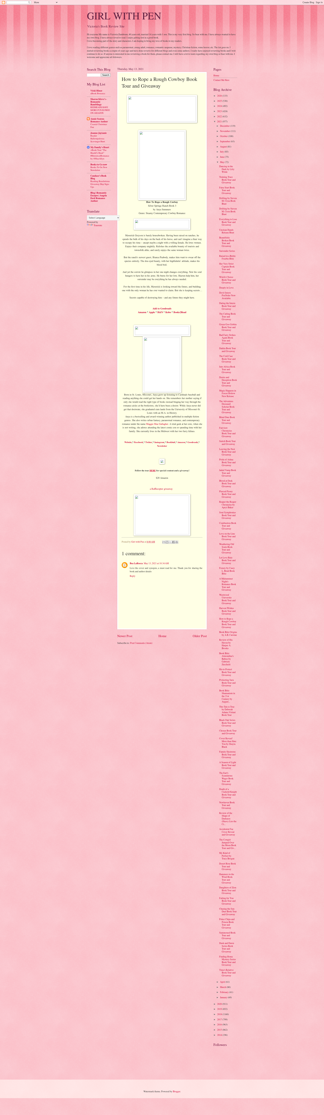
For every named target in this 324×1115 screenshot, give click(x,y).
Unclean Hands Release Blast (226, 231)
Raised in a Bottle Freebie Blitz (227, 257)
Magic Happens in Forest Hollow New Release (227, 393)
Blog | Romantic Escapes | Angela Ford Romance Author (98, 197)
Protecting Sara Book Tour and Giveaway (227, 682)
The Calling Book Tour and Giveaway (227, 316)
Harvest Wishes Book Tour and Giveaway (227, 610)
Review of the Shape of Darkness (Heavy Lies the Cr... (227, 818)
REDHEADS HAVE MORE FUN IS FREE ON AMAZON (100, 110)
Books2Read (179, 312)
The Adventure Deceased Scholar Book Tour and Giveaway (227, 407)
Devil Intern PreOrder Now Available (227, 295)
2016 (219, 1024)
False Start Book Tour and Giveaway (227, 190)
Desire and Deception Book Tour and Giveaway (228, 381)
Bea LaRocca (136, 563)
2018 (219, 1014)
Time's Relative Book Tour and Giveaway (227, 972)
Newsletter (162, 445)
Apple (152, 312)
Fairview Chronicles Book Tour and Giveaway (227, 432)
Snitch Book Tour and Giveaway (227, 442)
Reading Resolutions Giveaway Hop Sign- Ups (100, 184)
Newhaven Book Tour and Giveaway (227, 805)
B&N (160, 312)
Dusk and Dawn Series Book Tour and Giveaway (226, 947)
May (222, 162)
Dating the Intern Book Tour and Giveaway (227, 305)
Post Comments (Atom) (141, 643)
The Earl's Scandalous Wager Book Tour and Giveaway (226, 778)
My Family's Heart (99, 147)
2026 (219, 95)
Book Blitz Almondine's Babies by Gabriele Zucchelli (226, 659)
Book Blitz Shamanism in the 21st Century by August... (227, 696)
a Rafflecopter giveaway (161, 488)
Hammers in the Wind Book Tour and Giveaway (226, 878)
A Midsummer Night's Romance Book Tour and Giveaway (227, 584)
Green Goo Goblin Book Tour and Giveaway (228, 327)
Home (162, 636)
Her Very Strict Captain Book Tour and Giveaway (227, 268)
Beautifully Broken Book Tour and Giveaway (226, 242)
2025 (219, 100)
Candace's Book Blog (98, 177)
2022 (219, 116)
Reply (132, 575)
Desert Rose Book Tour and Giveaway (227, 866)
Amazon (142, 312)
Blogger (176, 1091)
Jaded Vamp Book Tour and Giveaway (227, 472)
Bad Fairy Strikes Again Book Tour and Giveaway (227, 339)
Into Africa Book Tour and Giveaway (227, 369)
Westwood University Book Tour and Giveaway (227, 599)
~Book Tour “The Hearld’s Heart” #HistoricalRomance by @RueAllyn (99, 154)
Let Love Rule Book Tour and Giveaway (227, 560)
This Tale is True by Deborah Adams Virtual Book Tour (227, 711)
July (222, 151)
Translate (98, 225)
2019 (219, 1009)
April (223, 981)
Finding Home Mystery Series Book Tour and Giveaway (227, 961)
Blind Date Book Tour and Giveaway (227, 420)
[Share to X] (170, 542)
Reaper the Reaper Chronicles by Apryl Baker (227, 504)
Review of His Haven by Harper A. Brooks (226, 644)
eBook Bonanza (97, 93)
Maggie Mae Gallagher (157, 423)
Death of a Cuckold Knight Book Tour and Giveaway (228, 793)
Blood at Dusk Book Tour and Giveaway (227, 483)
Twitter (148, 442)
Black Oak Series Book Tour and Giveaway (227, 722)
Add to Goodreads (162, 308)
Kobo (168, 312)
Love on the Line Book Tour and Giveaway (227, 536)
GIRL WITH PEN (124, 15)
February (224, 992)
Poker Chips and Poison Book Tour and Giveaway (227, 923)
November (225, 131)
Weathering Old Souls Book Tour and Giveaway (226, 548)
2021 (219, 121)
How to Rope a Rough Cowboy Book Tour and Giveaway (227, 623)
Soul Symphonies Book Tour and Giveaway (227, 515)
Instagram (159, 442)
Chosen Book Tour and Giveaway (228, 732)
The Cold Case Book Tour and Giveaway (227, 358)
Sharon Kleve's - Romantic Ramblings (98, 101)
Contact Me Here (221, 80)
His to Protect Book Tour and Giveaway (227, 672)
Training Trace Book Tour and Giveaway (227, 179)
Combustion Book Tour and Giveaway (227, 525)
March (223, 987)
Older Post (200, 636)
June (222, 156)
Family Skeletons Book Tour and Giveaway (227, 754)
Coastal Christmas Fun (98, 126)
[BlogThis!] (167, 542)
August (223, 146)
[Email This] (164, 542)
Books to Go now (98, 164)
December (225, 125)
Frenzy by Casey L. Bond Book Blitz (227, 570)
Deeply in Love (226, 287)
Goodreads (192, 442)
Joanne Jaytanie (98, 133)
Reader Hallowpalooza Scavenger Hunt (97, 138)
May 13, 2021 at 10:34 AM (156, 563)
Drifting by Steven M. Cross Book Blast (228, 200)
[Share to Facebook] (173, 542)
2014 (219, 1034)
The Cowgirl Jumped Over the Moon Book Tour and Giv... (227, 844)
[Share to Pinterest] (176, 542)
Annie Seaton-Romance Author (99, 120)
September (225, 141)
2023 (219, 111)
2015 (219, 1029)
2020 (219, 1003)
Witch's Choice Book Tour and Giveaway (227, 279)
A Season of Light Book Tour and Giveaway (227, 765)
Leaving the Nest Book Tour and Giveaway (227, 451)
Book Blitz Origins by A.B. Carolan (228, 633)
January (224, 997)
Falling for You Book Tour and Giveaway (227, 900)
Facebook (138, 442)
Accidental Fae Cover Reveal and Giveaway (227, 831)
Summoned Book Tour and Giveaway (227, 935)
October (224, 136)
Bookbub (171, 442)
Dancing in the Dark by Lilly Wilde (226, 169)
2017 (219, 1019)
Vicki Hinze (96, 90)
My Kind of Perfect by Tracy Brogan (226, 855)
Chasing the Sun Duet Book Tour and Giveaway (228, 911)
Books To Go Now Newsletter (98, 169)
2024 (219, 106)
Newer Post (124, 636)
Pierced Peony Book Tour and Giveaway (227, 494)
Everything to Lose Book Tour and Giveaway (228, 222)
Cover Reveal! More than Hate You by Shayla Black (227, 742)
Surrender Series (227, 250)
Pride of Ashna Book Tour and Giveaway (227, 462)
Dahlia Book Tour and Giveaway (227, 350)
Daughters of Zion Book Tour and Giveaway (227, 890)
